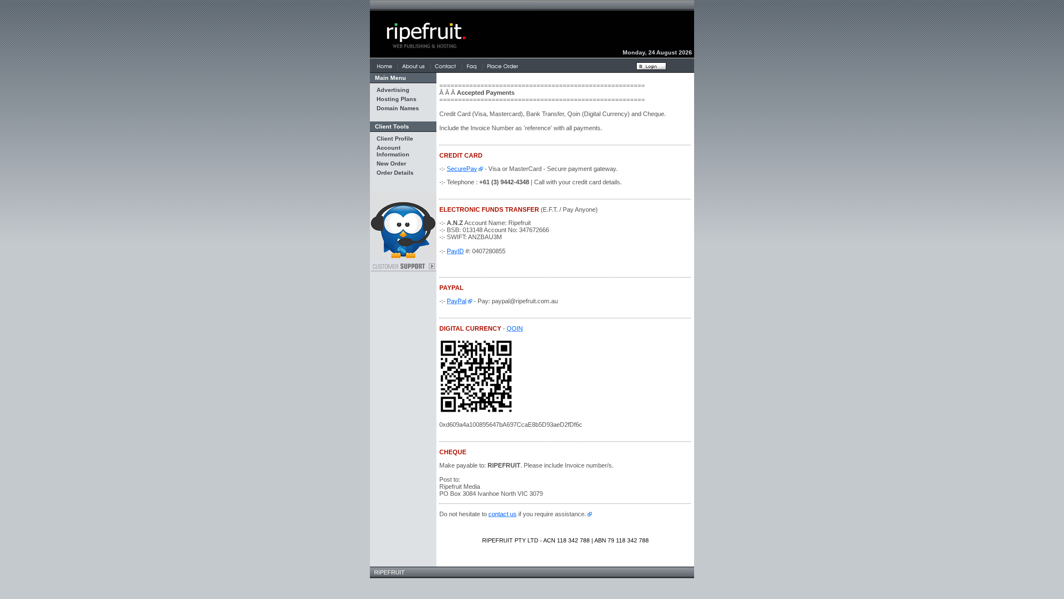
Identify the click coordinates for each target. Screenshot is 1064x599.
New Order (391, 163)
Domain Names (398, 108)
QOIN (515, 328)
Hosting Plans (396, 99)
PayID (455, 251)
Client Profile (395, 138)
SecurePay (462, 168)
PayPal (456, 300)
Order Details (395, 172)
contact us (502, 513)
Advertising (393, 90)
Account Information (393, 151)
